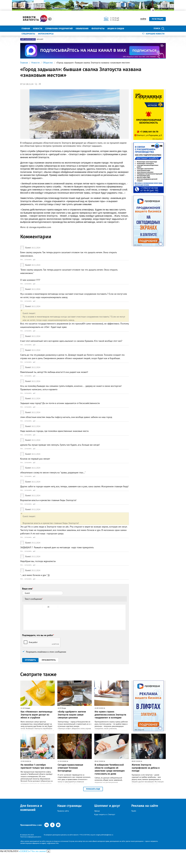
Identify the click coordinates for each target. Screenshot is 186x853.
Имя (21, 259)
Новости (37, 28)
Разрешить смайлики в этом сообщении (46, 651)
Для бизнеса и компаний (31, 808)
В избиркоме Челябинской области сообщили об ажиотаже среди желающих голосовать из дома (110, 769)
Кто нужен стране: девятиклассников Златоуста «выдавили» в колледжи (110, 714)
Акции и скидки (115, 28)
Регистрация (157, 19)
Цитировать (28, 259)
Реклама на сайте (144, 806)
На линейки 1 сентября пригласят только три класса (36, 766)
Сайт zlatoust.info (28, 39)
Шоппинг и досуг (107, 806)
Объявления (82, 28)
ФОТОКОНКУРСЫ (46, 33)
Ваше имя (27, 588)
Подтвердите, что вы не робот (38, 635)
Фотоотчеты (97, 28)
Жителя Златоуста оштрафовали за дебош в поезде (146, 767)
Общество (48, 62)
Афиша (97, 811)
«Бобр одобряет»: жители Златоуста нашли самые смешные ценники (72, 714)
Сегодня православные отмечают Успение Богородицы (70, 767)
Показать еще (93, 789)
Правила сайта (63, 811)
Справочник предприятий (59, 28)
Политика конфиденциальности (30, 837)
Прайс (133, 811)
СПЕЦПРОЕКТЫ (28, 33)
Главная (26, 28)
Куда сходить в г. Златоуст (104, 814)
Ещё (129, 28)
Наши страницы (69, 806)
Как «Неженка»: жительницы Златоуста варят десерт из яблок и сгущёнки (36, 714)
